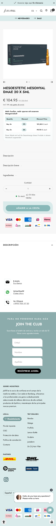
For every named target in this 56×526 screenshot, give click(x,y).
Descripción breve (12, 165)
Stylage (30, 423)
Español (8, 492)
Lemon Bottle (32, 432)
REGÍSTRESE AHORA (28, 370)
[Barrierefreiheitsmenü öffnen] (4, 522)
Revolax (30, 418)
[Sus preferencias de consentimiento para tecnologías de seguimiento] (51, 522)
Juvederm (31, 441)
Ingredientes (10, 175)
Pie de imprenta (9, 426)
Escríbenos (17, 283)
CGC (5, 430)
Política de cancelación (12, 440)
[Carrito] (51, 11)
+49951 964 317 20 (21, 303)
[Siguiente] (52, 82)
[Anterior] (4, 82)
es (33, 10)
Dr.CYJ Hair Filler (34, 446)
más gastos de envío (17, 104)
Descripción (11, 244)
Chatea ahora (18, 293)
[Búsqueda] (41, 11)
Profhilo (30, 427)
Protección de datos (11, 435)
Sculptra (30, 437)
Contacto (6, 444)
